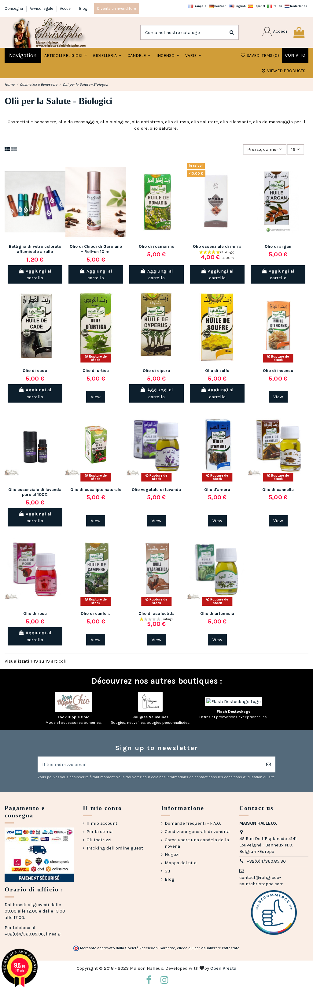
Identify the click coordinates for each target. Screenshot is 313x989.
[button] (107, 55)
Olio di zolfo (217, 370)
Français (199, 6)
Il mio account (102, 823)
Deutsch (220, 6)
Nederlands (298, 6)
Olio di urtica (96, 370)
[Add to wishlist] (60, 172)
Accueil (66, 8)
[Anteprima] (60, 194)
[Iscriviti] (268, 765)
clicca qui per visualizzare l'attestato (208, 948)
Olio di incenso (278, 370)
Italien (277, 6)
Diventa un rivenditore (116, 8)
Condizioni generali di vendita (197, 831)
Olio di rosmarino (156, 246)
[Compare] (60, 183)
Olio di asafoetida (156, 613)
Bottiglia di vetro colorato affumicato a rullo (35, 249)
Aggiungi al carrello (38, 274)
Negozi (172, 854)
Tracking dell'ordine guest (115, 848)
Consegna (14, 8)
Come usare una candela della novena (197, 843)
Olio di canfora (96, 613)
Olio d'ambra (217, 489)
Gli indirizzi (99, 839)
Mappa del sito (181, 862)
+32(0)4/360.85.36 (266, 861)
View (96, 397)
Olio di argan (278, 246)
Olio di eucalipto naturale (95, 489)
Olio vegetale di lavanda (156, 489)
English (240, 6)
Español (259, 6)
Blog (83, 8)
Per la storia (99, 831)
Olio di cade (35, 370)
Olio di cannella (278, 489)
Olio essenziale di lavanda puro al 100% (34, 492)
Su (167, 871)
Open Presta (223, 968)
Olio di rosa (35, 613)
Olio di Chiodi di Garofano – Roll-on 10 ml (96, 249)
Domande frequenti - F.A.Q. (193, 823)
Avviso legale (42, 8)
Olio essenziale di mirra (217, 246)
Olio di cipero (156, 370)
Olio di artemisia (217, 613)
